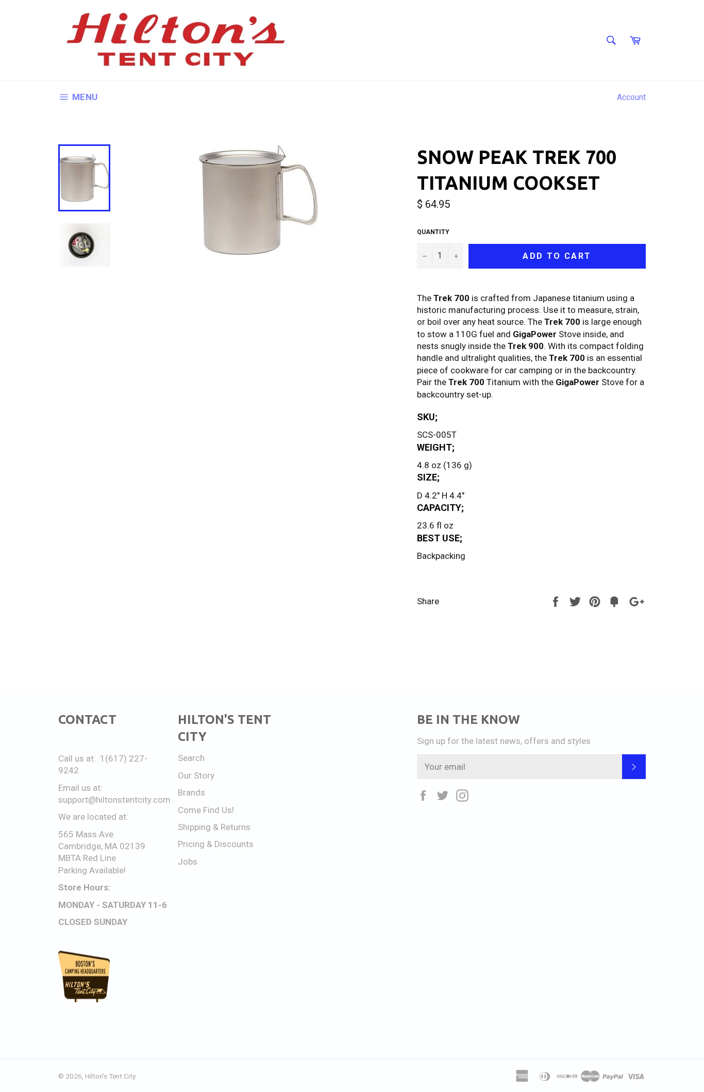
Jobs (187, 861)
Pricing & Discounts (216, 844)
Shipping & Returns (214, 827)
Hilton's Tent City (110, 1076)
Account (631, 97)
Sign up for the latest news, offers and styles (504, 741)
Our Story (196, 775)
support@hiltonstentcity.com (114, 800)
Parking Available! (92, 870)
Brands (191, 792)
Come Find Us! (206, 810)
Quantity (433, 232)
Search (191, 758)
